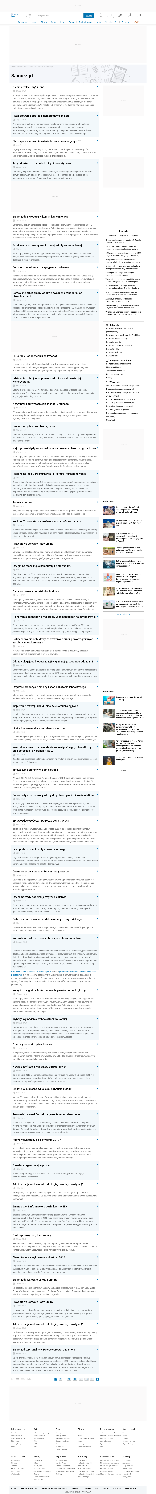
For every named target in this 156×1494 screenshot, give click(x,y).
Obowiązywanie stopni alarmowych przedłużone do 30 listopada (120, 274)
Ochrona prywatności (29, 1488)
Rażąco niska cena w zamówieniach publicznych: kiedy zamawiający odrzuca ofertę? (122, 261)
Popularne (112, 235)
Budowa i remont (129, 1441)
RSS (96, 1488)
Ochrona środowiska (114, 374)
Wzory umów (127, 1468)
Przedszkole (37, 1460)
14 (92, 1379)
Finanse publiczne (113, 367)
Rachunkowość (16, 1435)
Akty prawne (61, 1457)
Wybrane (135, 235)
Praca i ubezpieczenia (86, 1438)
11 (75, 1379)
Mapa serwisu (130, 1488)
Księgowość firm (18, 1429)
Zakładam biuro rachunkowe (110, 1433)
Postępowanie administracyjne (118, 364)
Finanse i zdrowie (84, 1446)
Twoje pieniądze (85, 22)
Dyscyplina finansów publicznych (119, 406)
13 (87, 1379)
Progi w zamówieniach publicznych (120, 399)
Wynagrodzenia (39, 1435)
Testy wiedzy (38, 1479)
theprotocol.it (127, 1474)
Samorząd (49, 66)
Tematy (40, 66)
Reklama (117, 1488)
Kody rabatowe (128, 1466)
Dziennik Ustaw (61, 1460)
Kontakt (106, 1488)
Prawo (71, 22)
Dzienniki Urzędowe (63, 1466)
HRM (35, 1446)
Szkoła (35, 1463)
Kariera (88, 1488)
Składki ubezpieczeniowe (109, 1466)
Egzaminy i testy (39, 1468)
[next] (97, 1379)
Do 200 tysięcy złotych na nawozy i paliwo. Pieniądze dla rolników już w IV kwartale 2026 (123, 267)
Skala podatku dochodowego (110, 1474)
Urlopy (35, 1441)
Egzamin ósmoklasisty (41, 1477)
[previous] (55, 1379)
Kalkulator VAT (83, 1466)
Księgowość (22, 22)
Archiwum (126, 1463)
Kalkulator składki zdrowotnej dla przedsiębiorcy (119, 330)
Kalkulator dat (111, 356)
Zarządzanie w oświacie (42, 1471)
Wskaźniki (115, 382)
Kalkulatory (116, 325)
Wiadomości (127, 1433)
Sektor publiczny (58, 22)
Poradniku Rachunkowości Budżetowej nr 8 (31, 972)
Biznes (44, 22)
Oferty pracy (127, 1477)
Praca (58, 1444)
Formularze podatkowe (131, 1471)
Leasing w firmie (84, 1444)
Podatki (14, 1433)
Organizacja (15, 1460)
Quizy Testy (111, 420)
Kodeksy (59, 1474)
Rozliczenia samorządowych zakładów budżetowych (122, 415)
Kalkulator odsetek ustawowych (119, 345)
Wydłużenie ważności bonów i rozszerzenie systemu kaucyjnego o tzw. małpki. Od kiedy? (123, 313)
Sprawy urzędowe (62, 1441)
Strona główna (16, 66)
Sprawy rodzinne (62, 1433)
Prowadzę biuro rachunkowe (110, 1435)
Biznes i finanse (83, 1433)
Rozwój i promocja (17, 1468)
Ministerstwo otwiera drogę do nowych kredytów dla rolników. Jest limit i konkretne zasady (123, 287)
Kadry (34, 22)
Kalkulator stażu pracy (86, 1471)
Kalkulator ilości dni (114, 352)
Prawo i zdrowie (61, 1449)
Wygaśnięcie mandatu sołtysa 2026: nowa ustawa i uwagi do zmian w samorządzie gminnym (123, 280)
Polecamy (108, 691)
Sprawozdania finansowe (109, 1444)
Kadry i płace (16, 1471)
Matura (36, 1474)
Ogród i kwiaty (128, 1444)
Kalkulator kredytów (114, 342)
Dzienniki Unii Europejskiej (65, 1468)
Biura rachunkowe (107, 1429)
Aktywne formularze (120, 360)
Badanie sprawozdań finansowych (120, 403)
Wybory (109, 378)
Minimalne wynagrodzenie (109, 1463)
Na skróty (126, 1457)
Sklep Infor (59, 1446)
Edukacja (125, 22)
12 (81, 1379)
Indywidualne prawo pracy (42, 1433)
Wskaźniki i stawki (107, 1457)
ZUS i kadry (15, 1441)
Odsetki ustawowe (106, 1471)
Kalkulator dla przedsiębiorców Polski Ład (123, 335)
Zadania (14, 1466)
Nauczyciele (37, 1466)
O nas (13, 1488)
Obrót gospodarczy (18, 1438)
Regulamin (76, 1488)
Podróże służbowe (107, 1468)
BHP (35, 1444)
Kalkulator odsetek (84, 1468)
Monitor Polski (61, 1463)
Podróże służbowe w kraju (109, 1460)
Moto (99, 22)
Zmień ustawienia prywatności (55, 1488)
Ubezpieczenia (38, 1438)
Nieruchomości (111, 22)
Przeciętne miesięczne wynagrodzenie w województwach (122, 394)
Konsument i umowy (63, 1438)
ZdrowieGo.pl (127, 1460)
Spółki (80, 1435)
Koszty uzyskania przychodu (117, 410)
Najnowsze (124, 235)
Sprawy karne (61, 1435)
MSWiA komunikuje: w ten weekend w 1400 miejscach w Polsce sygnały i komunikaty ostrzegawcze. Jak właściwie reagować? (123, 254)
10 (69, 1379)
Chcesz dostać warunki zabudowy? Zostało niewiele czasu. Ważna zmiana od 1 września (123, 241)
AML (102, 1446)
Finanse (125, 1438)
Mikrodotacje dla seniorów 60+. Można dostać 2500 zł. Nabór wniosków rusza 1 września (122, 293)
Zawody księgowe (17, 1444)
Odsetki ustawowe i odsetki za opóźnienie (123, 386)
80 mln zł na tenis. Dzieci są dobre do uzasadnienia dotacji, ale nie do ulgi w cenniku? (121, 248)
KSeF (136, 22)
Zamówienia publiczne (115, 371)
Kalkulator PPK (112, 349)
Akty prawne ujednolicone (65, 1471)
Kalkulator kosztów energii (117, 339)
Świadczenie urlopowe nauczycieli (120, 389)
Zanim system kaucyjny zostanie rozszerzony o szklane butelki (119, 300)
